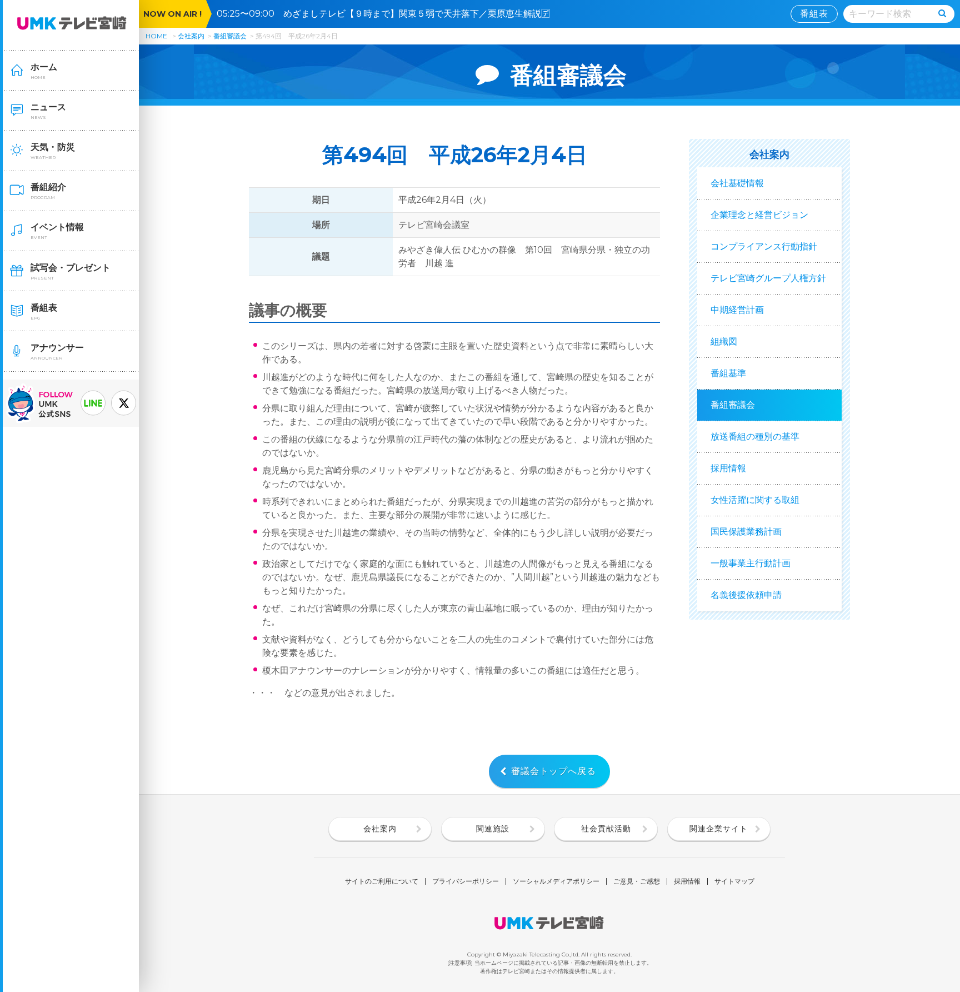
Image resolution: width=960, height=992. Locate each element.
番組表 (814, 13)
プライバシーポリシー (465, 881)
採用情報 (728, 468)
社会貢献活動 (606, 829)
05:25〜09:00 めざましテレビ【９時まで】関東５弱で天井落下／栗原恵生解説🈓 (388, 13)
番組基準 (728, 373)
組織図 (724, 341)
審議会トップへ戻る (553, 771)
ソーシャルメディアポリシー (556, 881)
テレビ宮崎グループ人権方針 (768, 278)
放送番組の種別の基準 (755, 436)
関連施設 (492, 829)
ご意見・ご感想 (636, 881)
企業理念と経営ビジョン (759, 215)
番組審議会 (230, 36)
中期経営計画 (737, 310)
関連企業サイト (718, 829)
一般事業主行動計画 (751, 563)
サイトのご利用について (381, 881)
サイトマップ (734, 881)
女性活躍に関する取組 (755, 500)
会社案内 (191, 36)
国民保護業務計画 (746, 531)
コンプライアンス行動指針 (764, 246)
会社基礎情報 (737, 183)
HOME (156, 36)
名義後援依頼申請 (746, 595)
